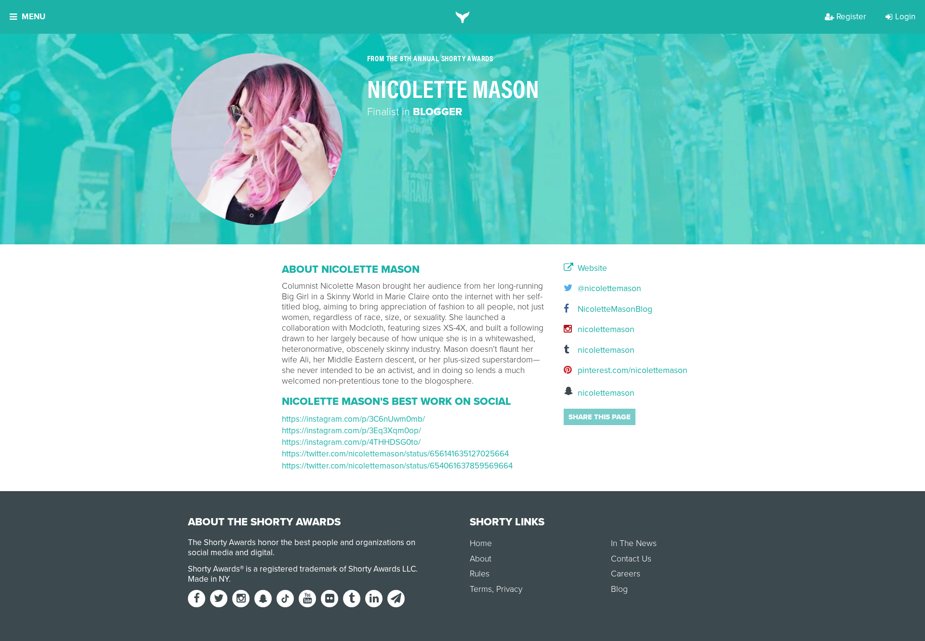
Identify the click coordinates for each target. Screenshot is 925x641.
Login (905, 17)
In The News (634, 543)
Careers (625, 574)
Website (591, 268)
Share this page (599, 417)
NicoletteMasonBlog (609, 309)
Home (481, 543)
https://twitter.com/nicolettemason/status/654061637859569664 (397, 466)
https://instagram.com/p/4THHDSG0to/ (351, 442)
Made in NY (208, 579)
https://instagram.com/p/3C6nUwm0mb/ (353, 419)
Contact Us (631, 559)
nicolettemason (604, 329)
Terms (481, 589)
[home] (462, 17)
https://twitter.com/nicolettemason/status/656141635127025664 (395, 454)
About (480, 559)
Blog (619, 589)
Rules (479, 574)
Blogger (437, 112)
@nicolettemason (608, 288)
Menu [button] (33, 17)
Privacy (509, 589)
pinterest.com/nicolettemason (609, 370)
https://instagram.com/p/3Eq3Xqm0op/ (351, 431)
